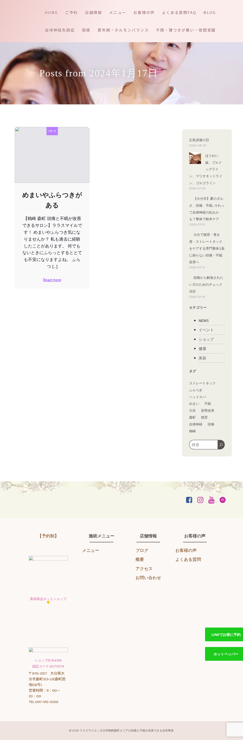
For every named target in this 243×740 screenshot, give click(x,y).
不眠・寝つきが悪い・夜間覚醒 (186, 30)
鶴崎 (192, 431)
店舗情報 (93, 12)
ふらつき (195, 390)
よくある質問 (188, 559)
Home (51, 12)
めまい (194, 403)
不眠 (207, 403)
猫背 (204, 417)
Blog (209, 12)
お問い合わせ (148, 577)
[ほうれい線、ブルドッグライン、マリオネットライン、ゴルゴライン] (195, 158)
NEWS (204, 320)
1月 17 (52, 131)
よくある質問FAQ (179, 12)
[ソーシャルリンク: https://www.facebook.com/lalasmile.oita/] (190, 500)
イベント (206, 330)
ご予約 (71, 12)
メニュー (117, 12)
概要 (140, 559)
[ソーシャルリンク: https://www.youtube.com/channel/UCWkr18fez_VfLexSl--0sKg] (213, 500)
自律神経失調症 (60, 30)
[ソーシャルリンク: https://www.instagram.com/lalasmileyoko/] (202, 500)
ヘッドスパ (197, 397)
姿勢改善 (207, 410)
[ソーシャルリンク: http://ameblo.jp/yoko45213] (224, 500)
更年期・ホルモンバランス (123, 30)
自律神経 (195, 424)
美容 (202, 358)
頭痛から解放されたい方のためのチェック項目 (206, 284)
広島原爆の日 (199, 140)
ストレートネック (202, 383)
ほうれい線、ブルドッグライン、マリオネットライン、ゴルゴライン (205, 169)
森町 (192, 417)
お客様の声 (144, 12)
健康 (202, 348)
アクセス (144, 568)
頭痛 (86, 30)
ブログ (142, 550)
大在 (192, 410)
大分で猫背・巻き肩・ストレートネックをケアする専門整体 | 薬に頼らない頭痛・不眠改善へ (206, 248)
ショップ (206, 339)
